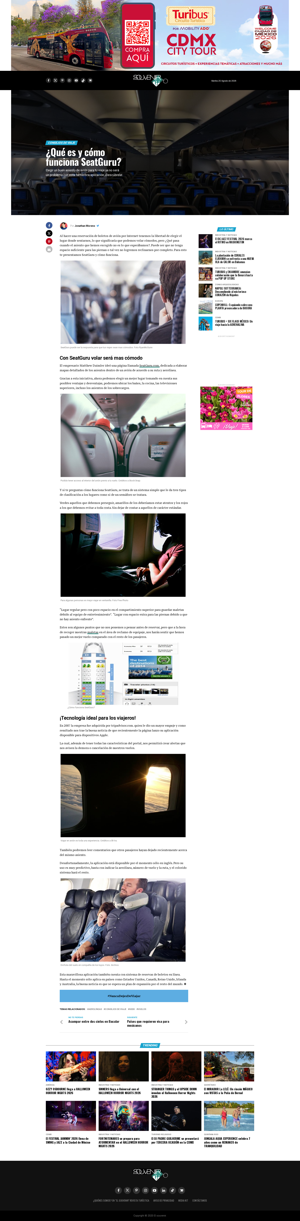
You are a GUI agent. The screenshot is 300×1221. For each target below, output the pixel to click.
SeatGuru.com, (149, 365)
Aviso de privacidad (163, 1200)
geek (132, 1009)
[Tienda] (181, 1190)
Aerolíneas (95, 1009)
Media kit (183, 1200)
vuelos (142, 1009)
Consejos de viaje (115, 1009)
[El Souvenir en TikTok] (172, 1190)
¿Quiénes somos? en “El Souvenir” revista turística (121, 1200)
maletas (92, 632)
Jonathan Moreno (85, 225)
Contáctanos (199, 1200)
